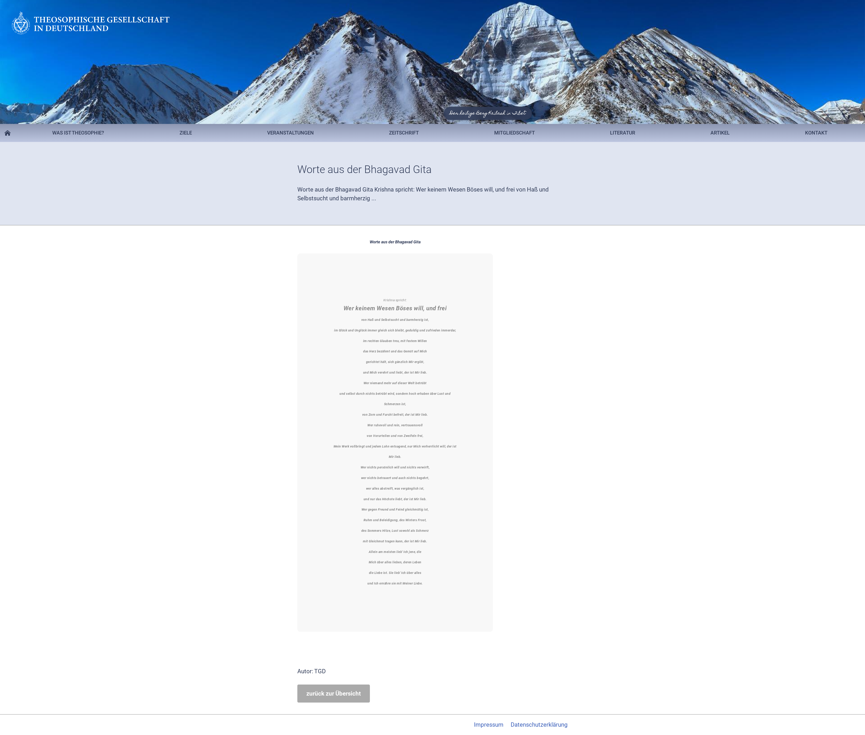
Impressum (488, 724)
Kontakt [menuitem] (816, 133)
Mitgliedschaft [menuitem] (514, 133)
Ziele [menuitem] (186, 133)
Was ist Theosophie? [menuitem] (78, 133)
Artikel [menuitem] (720, 133)
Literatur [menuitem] (622, 133)
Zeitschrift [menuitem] (404, 133)
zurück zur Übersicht (333, 693)
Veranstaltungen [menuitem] (290, 133)
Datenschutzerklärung (539, 724)
